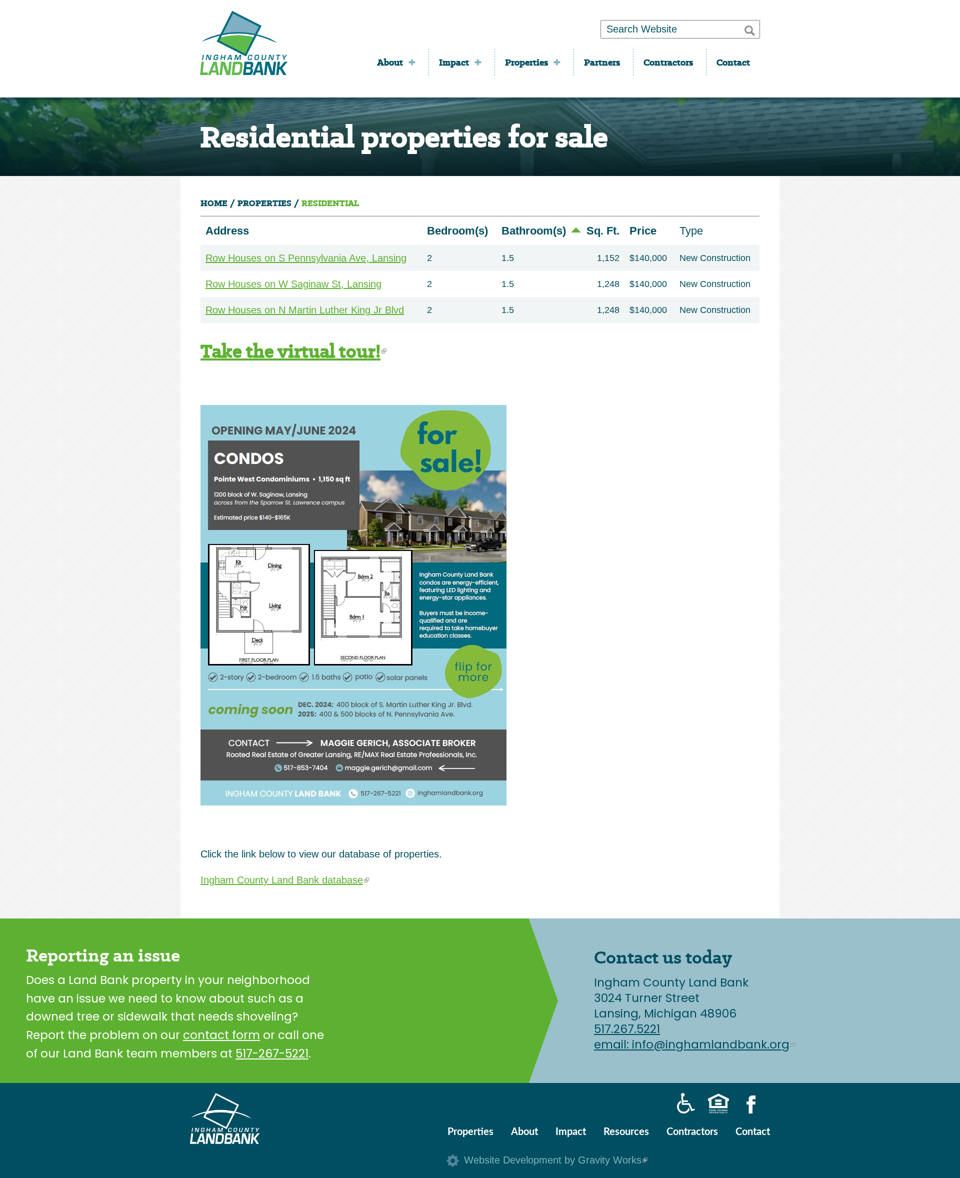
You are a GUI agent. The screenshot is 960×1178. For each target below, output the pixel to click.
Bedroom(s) (457, 230)
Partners (602, 62)
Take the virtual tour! (293, 351)
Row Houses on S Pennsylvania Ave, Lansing (306, 258)
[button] (750, 29)
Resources (626, 1132)
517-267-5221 (272, 1054)
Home (214, 203)
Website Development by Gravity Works (556, 1160)
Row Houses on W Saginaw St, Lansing (294, 284)
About (390, 62)
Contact (733, 62)
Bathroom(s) (534, 230)
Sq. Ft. (603, 230)
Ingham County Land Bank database (284, 880)
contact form (221, 1035)
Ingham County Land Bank (244, 46)
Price (643, 230)
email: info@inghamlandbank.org (695, 1044)
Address (227, 230)
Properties (526, 62)
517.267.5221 (627, 1029)
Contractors (668, 62)
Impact (454, 62)
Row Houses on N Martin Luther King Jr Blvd (305, 310)
